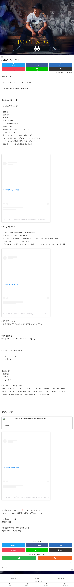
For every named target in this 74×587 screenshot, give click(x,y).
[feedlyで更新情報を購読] (19, 558)
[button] (60, 69)
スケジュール (37, 578)
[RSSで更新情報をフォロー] (55, 558)
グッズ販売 (61, 578)
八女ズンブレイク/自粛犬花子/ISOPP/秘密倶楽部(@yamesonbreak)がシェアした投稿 (27, 219)
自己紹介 (13, 578)
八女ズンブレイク (37, 581)
